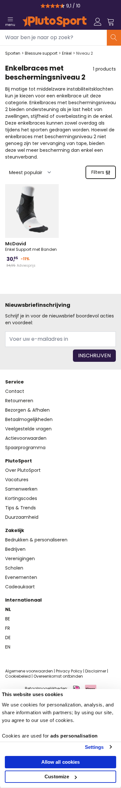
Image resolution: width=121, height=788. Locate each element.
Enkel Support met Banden (31, 246)
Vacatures (16, 479)
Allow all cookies (60, 762)
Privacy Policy (69, 671)
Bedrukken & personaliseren (36, 540)
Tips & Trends (20, 508)
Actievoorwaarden (25, 438)
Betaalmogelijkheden (29, 419)
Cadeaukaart (20, 586)
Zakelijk (14, 530)
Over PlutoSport (23, 470)
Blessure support (41, 53)
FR (7, 628)
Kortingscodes (21, 498)
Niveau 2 (84, 53)
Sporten (12, 53)
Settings (94, 747)
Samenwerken (21, 489)
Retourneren (19, 400)
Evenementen (21, 577)
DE (8, 637)
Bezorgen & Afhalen (27, 410)
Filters (97, 172)
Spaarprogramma (25, 447)
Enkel (67, 53)
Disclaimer (95, 671)
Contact (14, 391)
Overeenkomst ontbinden (58, 676)
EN (7, 647)
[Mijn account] (98, 22)
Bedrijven (15, 549)
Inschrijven (94, 355)
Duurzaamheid (21, 517)
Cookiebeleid (18, 676)
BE (7, 619)
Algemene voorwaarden (29, 671)
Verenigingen (20, 558)
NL (8, 609)
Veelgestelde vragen (28, 429)
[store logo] (54, 22)
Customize (57, 776)
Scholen (14, 568)
